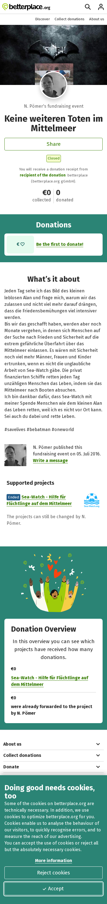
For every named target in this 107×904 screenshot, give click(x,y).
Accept (56, 888)
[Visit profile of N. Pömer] (53, 85)
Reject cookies (53, 872)
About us (96, 19)
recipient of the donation (43, 175)
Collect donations (70, 19)
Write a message (50, 460)
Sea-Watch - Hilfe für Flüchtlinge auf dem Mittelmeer (49, 681)
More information (53, 860)
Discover (42, 19)
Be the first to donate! (59, 244)
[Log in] (101, 7)
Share (54, 144)
